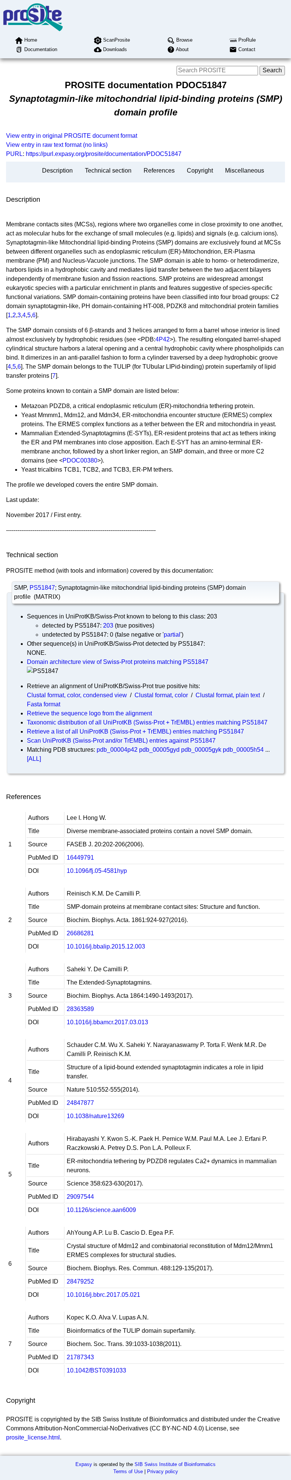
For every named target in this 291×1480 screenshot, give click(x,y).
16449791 (80, 857)
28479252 (80, 1281)
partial (172, 634)
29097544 (80, 1196)
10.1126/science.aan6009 (101, 1210)
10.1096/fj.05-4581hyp (97, 871)
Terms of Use (128, 1471)
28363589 (80, 1009)
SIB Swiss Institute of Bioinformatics (175, 1464)
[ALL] (34, 759)
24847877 (80, 1103)
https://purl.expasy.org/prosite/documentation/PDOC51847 (103, 154)
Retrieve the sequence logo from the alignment (89, 713)
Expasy (83, 1464)
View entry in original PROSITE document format (71, 135)
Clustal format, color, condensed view (77, 695)
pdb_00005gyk (201, 749)
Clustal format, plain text (228, 695)
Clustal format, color (161, 695)
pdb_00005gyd (159, 749)
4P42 (162, 339)
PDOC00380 (80, 460)
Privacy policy (162, 1471)
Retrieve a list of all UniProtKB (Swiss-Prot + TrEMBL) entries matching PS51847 (135, 731)
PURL (14, 154)
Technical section (108, 170)
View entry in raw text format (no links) (57, 145)
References (159, 170)
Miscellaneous (244, 170)
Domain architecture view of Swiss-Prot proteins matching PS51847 (117, 662)
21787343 (80, 1357)
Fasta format (43, 704)
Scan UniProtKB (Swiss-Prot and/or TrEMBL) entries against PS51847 (121, 740)
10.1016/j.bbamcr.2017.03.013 (107, 1022)
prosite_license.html (33, 1437)
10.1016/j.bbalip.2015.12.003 (106, 946)
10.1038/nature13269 (95, 1116)
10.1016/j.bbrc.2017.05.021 (103, 1294)
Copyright (200, 170)
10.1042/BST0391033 (96, 1370)
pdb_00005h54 (243, 749)
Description (57, 170)
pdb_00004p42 (117, 749)
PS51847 (42, 587)
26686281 (80, 933)
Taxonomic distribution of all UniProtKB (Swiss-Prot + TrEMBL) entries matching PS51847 (147, 722)
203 (108, 625)
